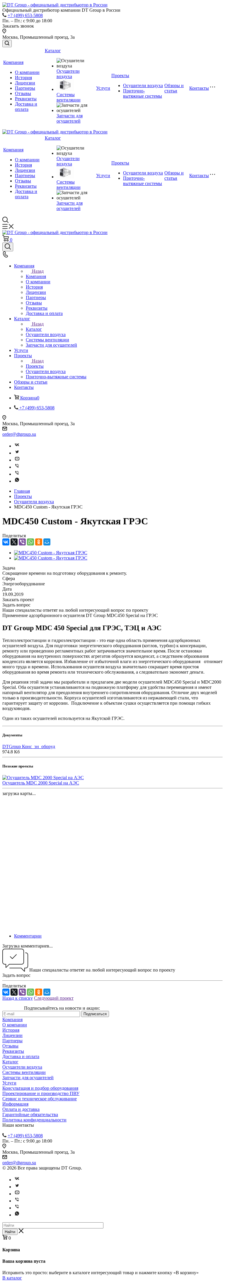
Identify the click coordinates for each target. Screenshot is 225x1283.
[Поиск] (7, 43)
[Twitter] (17, 452)
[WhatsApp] (30, 541)
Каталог (53, 50)
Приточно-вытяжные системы (142, 93)
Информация (15, 1103)
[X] (14, 541)
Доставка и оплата (26, 106)
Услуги (103, 88)
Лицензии (25, 82)
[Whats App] (17, 481)
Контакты (199, 88)
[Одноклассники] (38, 541)
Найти (10, 1232)
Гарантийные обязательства (30, 1114)
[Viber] (17, 467)
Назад (38, 271)
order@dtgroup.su (19, 434)
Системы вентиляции (69, 97)
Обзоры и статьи (174, 88)
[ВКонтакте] (5, 541)
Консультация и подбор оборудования (40, 1088)
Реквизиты (26, 98)
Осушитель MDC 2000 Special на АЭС (40, 782)
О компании (27, 72)
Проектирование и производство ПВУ (40, 1093)
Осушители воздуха (68, 74)
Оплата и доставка (21, 1109)
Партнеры (25, 88)
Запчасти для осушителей (70, 118)
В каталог (12, 1277)
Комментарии (28, 935)
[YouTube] (17, 459)
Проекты (120, 75)
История (23, 77)
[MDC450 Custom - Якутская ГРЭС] (50, 552)
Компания (13, 62)
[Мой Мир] (46, 541)
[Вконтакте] (17, 445)
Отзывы (23, 93)
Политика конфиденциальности (34, 1119)
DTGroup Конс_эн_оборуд (28, 746)
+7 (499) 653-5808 (25, 15)
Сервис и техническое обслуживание (39, 1098)
